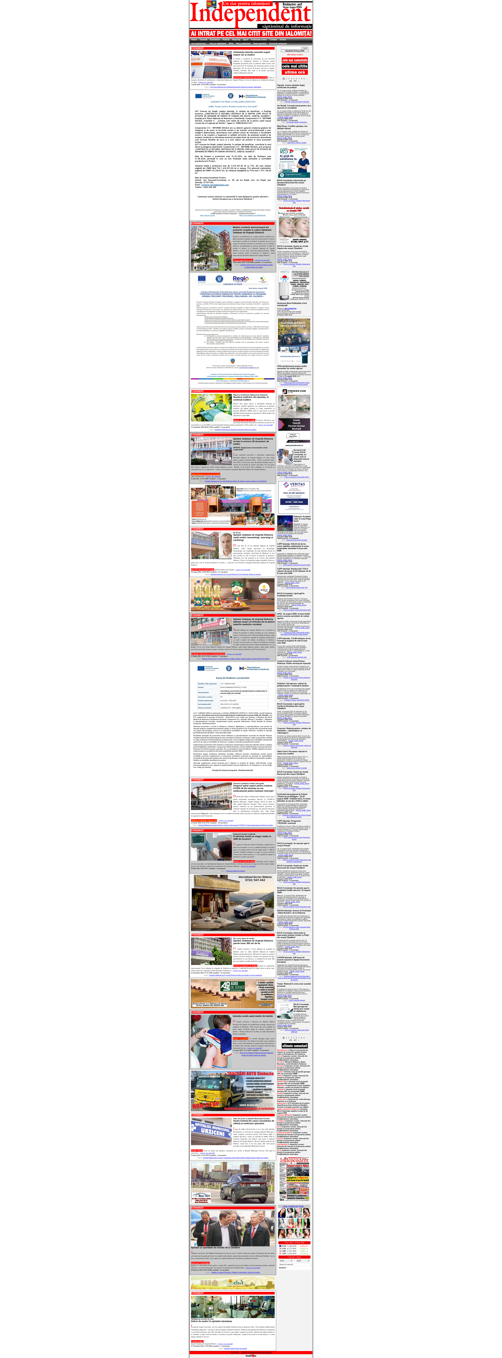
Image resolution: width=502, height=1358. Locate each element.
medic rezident (235, 658)
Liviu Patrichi (261, 481)
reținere (296, 122)
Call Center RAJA (302, 477)
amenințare (299, 745)
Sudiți (297, 907)
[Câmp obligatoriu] (294, 1202)
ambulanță (257, 87)
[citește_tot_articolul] (205, 82)
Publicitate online (259, 39)
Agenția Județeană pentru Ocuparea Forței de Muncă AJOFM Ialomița (294, 977)
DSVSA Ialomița (289, 927)
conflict (303, 143)
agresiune (303, 122)
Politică (226, 39)
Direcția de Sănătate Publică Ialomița (253, 1052)
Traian (291, 1000)
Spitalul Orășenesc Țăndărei (228, 1272)
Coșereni (286, 745)
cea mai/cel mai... (199, 43)
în (292, 1052)
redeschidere (243, 1272)
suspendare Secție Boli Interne (235, 1157)
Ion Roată (290, 122)
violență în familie (303, 700)
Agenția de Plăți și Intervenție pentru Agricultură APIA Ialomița (295, 383)
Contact (273, 39)
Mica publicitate (243, 43)
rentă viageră (303, 384)
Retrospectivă (259, 43)
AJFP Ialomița (288, 565)
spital (233, 1348)
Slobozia (289, 540)
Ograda (287, 102)
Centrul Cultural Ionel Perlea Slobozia (296, 678)
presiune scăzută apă (294, 862)
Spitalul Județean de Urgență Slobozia (254, 264)
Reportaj (236, 39)
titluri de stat (298, 837)
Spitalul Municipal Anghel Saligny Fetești (213, 825)
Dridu (297, 610)
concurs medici (250, 481)
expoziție (294, 679)
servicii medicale (256, 975)
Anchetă (203, 39)
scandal (304, 768)
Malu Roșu (291, 143)
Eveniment (215, 39)
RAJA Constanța (289, 201)
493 (295, 81)
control (308, 565)
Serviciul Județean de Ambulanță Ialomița (225, 87)
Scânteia (287, 700)
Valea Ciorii (291, 768)
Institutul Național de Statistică (226, 429)
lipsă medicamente (254, 825)
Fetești (297, 860)
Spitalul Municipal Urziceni (213, 1157)
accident (304, 540)
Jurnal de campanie (278, 43)
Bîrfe (231, 43)
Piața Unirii (297, 540)
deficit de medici (247, 87)
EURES (303, 978)
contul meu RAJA (303, 1030)
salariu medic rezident (249, 658)
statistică (270, 1052)
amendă (306, 102)
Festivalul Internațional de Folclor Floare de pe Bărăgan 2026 (297, 816)
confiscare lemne (296, 102)
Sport (245, 39)
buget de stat (301, 657)
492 (290, 81)
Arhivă (283, 39)
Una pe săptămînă (218, 43)
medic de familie (247, 1055)
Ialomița (241, 429)
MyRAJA (294, 1032)
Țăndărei (214, 1272)
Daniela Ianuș (251, 1157)
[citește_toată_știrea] (284, 97)
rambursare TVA (302, 587)
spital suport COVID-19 (238, 825)
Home (194, 39)
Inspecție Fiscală (299, 565)
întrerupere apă (305, 610)
